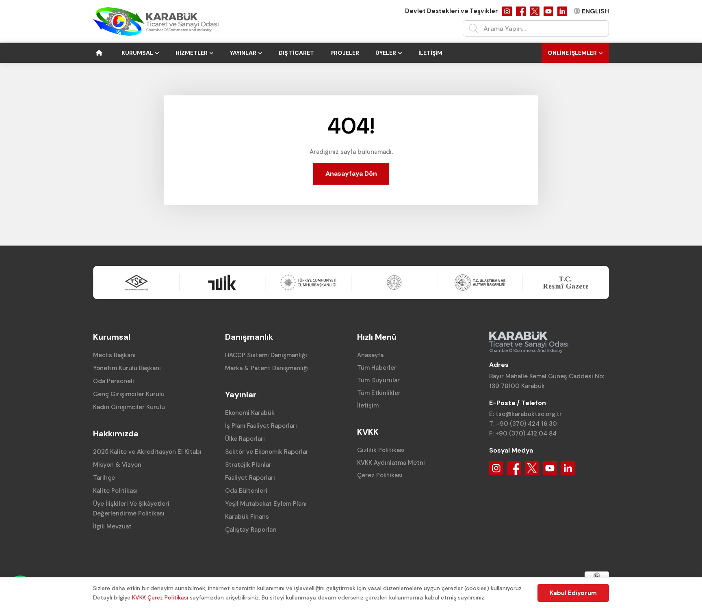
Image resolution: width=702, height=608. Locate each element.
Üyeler (385, 52)
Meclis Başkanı (114, 355)
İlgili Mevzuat (112, 526)
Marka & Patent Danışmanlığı (267, 368)
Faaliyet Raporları (250, 478)
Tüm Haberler (376, 368)
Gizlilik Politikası (381, 450)
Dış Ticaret (296, 52)
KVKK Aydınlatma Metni (391, 463)
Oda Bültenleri (246, 491)
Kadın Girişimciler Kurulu (129, 407)
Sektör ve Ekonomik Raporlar (266, 452)
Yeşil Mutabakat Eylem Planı (266, 504)
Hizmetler (192, 52)
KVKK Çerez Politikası (160, 597)
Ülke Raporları (245, 439)
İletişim (430, 52)
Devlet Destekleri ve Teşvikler (451, 11)
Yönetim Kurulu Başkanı (127, 368)
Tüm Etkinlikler (379, 393)
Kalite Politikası (115, 491)
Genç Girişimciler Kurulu (129, 394)
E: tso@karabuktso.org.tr (525, 414)
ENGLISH (595, 11)
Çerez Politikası (380, 475)
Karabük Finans (247, 517)
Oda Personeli (113, 381)
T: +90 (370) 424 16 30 (523, 424)
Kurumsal (137, 52)
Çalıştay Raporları (251, 530)
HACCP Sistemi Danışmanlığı (266, 355)
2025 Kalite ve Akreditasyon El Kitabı (147, 452)
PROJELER (344, 52)
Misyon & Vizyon (117, 465)
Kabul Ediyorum (573, 593)
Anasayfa (370, 355)
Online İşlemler (572, 52)
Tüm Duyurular (378, 380)
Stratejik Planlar (248, 465)
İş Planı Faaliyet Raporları (261, 426)
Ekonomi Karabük (250, 413)
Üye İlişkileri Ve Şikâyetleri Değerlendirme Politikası (131, 508)
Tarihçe (104, 478)
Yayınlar (243, 52)
